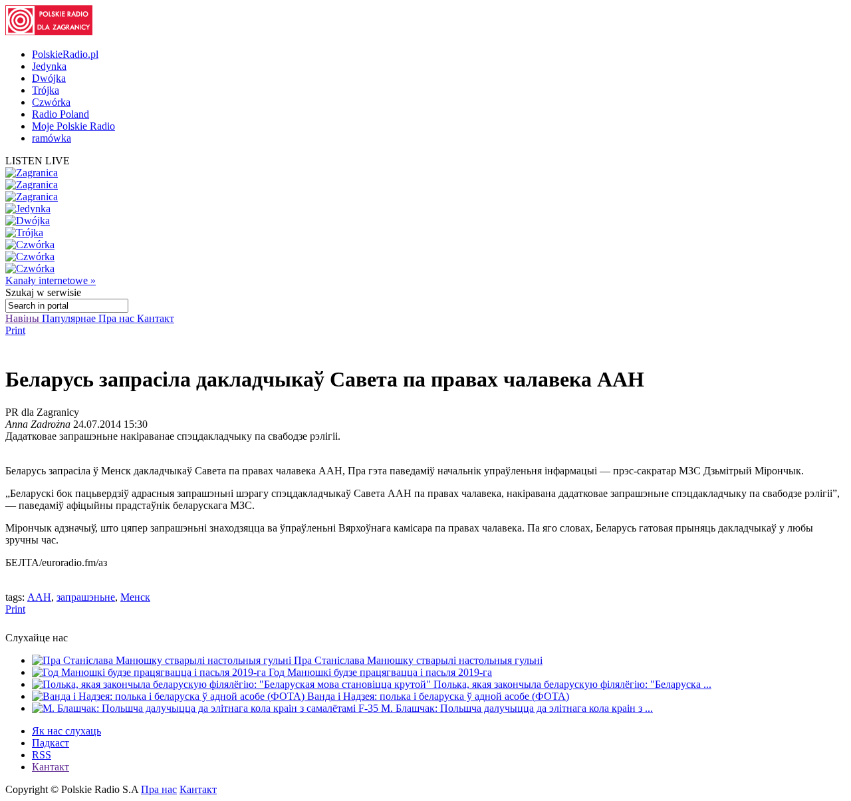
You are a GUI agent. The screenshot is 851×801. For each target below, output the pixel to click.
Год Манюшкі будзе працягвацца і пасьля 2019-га (380, 672)
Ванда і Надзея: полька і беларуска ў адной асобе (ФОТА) (438, 696)
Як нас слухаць (66, 730)
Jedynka (49, 66)
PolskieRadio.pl (65, 54)
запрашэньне (86, 597)
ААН (39, 597)
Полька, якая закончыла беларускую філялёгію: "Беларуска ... (572, 684)
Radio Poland (60, 114)
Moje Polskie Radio (73, 126)
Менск (135, 597)
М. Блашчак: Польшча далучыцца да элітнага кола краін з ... (517, 708)
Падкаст (50, 742)
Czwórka (51, 102)
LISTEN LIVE (37, 160)
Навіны (23, 318)
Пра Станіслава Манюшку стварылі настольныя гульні (418, 660)
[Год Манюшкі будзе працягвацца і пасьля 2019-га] (150, 672)
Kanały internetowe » (50, 280)
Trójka (45, 90)
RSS (41, 754)
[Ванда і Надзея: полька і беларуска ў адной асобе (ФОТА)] (169, 696)
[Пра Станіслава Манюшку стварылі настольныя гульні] (163, 660)
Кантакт (155, 318)
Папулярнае (70, 318)
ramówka (51, 138)
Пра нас (117, 318)
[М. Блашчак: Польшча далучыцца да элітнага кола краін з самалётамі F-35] (206, 708)
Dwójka (49, 78)
